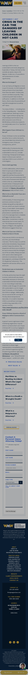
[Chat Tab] (14, 337)
